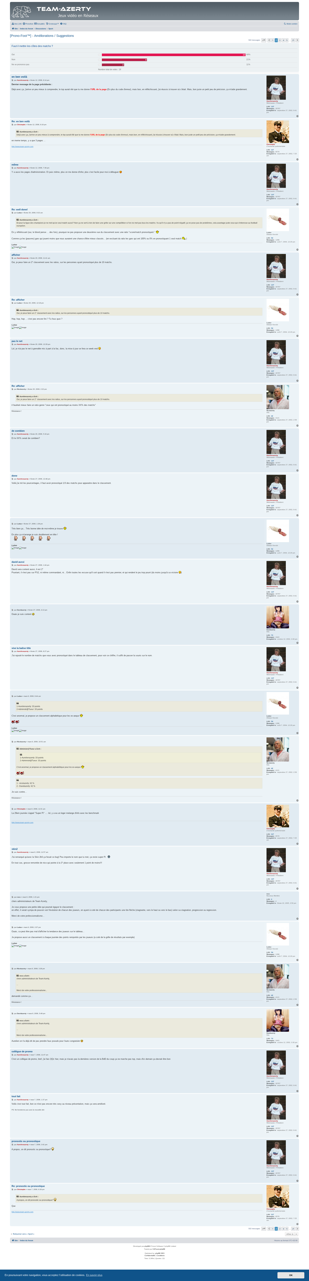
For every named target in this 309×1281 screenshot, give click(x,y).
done (14, 475)
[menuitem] (17, 24)
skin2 (15, 849)
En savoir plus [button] (94, 1275)
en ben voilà (19, 76)
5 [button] (286, 40)
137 (272, 106)
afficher (16, 254)
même (15, 164)
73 (272, 635)
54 (272, 238)
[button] (263, 40)
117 (272, 150)
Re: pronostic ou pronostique (28, 1186)
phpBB (147, 1246)
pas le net (17, 341)
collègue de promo (22, 1051)
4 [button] (283, 40)
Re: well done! (20, 209)
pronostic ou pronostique (26, 1141)
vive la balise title (21, 648)
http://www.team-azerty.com (22, 146)
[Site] (56, 11)
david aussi (18, 561)
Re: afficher (18, 299)
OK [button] (291, 1275)
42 (272, 416)
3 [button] (279, 40)
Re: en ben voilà (21, 121)
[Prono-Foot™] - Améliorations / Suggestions (42, 35)
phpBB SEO (159, 1253)
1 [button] (272, 40)
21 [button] (293, 40)
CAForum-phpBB (159, 1249)
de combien (18, 430)
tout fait (16, 1096)
